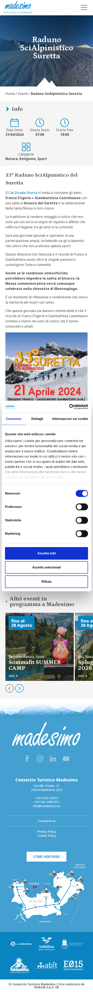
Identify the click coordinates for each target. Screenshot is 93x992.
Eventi (23, 93)
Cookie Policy (46, 835)
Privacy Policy (46, 831)
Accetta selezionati (46, 567)
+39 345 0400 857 (46, 802)
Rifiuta (46, 581)
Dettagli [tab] (37, 419)
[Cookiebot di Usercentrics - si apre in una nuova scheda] (69, 407)
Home (10, 93)
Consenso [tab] (13, 419)
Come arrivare (46, 856)
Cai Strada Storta (22, 192)
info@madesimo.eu (46, 806)
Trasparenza (46, 821)
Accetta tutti (46, 553)
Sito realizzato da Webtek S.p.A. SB (59, 985)
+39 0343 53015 (46, 798)
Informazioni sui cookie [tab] (70, 419)
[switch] (82, 506)
